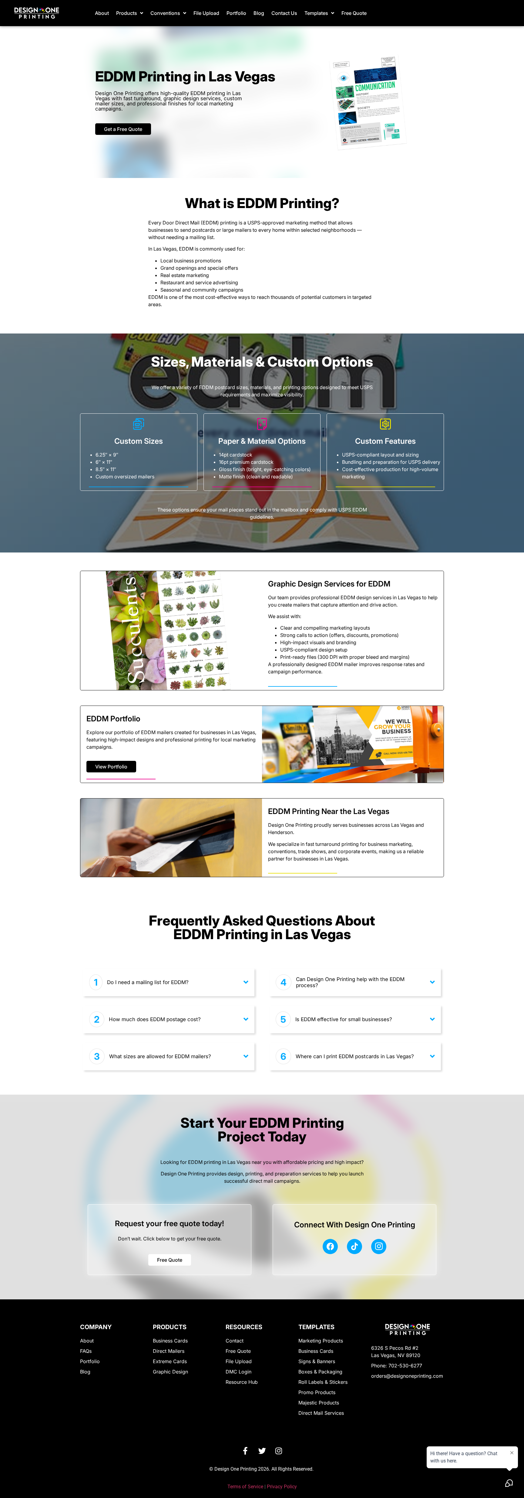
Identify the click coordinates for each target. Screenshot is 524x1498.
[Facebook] (330, 1246)
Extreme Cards (170, 1361)
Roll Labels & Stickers (323, 1382)
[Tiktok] (354, 1246)
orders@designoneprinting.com (407, 1376)
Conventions (165, 13)
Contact (235, 1341)
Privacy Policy (282, 1486)
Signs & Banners (316, 1361)
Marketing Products (320, 1341)
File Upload (206, 13)
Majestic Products (318, 1403)
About (102, 13)
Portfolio (236, 13)
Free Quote (354, 13)
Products (126, 13)
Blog (259, 13)
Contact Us (284, 13)
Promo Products (316, 1392)
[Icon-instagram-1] (378, 1246)
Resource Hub (242, 1382)
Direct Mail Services (321, 1413)
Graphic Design (170, 1372)
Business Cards (170, 1341)
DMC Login (238, 1372)
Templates (316, 13)
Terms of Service (245, 1486)
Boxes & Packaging (320, 1372)
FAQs (86, 1351)
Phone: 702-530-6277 (396, 1366)
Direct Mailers (168, 1351)
